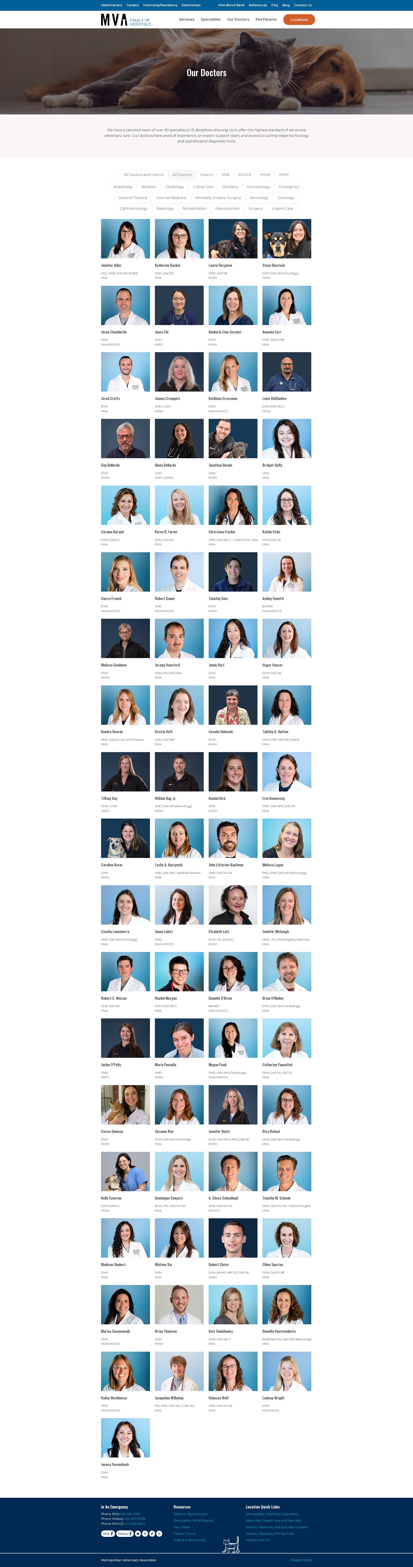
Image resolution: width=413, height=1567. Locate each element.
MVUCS (244, 175)
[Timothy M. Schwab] (286, 1171)
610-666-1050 (130, 1514)
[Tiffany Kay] (125, 771)
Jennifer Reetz (219, 1131)
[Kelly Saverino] (125, 1171)
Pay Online (182, 1527)
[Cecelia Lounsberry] (125, 905)
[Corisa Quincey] (125, 1105)
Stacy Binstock (273, 265)
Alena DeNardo (165, 465)
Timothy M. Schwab (276, 1198)
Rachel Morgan (166, 998)
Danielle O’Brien (220, 998)
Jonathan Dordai (220, 465)
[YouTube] (138, 1534)
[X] (159, 1534)
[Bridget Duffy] (286, 438)
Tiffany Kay (109, 798)
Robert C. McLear (114, 998)
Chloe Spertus (272, 1264)
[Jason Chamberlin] (125, 305)
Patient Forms (184, 1534)
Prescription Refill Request (194, 1520)
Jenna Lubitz (164, 931)
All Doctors (182, 175)
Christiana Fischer (222, 531)
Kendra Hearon (112, 731)
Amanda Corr (272, 332)
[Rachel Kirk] (233, 771)
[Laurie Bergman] (233, 238)
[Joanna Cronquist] (179, 372)
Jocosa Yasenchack (115, 1464)
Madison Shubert (113, 1264)
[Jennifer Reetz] (233, 1105)
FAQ (274, 5)
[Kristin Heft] (179, 705)
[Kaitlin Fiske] (286, 505)
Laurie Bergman (220, 265)
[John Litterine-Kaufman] (233, 838)
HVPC (284, 175)
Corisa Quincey (112, 1131)
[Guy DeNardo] (125, 438)
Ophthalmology (134, 209)
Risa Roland (271, 1131)
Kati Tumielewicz (221, 1331)
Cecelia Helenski (221, 731)
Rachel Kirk (217, 798)
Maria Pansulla (165, 1064)
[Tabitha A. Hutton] (286, 705)
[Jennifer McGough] (286, 905)
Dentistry (230, 187)
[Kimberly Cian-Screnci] (233, 305)
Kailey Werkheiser (114, 1397)
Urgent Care (282, 209)
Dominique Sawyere (169, 1198)
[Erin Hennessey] (286, 771)
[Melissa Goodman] (125, 638)
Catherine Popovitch (277, 1064)
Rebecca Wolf (219, 1397)
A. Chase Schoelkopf (224, 1198)
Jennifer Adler (111, 265)
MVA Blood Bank (231, 5)
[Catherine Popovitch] (286, 1038)
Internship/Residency (160, 5)
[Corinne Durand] (125, 505)
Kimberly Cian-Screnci (225, 332)
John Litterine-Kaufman (226, 864)
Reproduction (227, 209)
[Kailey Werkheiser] (125, 1371)
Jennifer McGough (275, 931)
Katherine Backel (167, 265)
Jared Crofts (110, 398)
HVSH (265, 175)
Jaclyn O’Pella (111, 1064)
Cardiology (174, 187)
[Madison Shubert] (125, 1238)
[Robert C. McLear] (125, 971)
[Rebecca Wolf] (233, 1371)
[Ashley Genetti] (286, 571)
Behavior (149, 187)
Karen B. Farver (166, 531)
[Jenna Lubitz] (179, 905)
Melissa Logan (272, 864)
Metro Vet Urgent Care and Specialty (273, 1520)
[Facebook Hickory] (125, 1533)
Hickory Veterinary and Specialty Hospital (276, 1527)
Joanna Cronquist (167, 398)
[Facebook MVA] (108, 1533)
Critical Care (203, 187)
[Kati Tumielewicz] (233, 1304)
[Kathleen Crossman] (233, 372)
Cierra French (111, 598)
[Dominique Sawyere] (179, 1171)
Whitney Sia (163, 1264)
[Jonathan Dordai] (233, 438)
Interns (206, 175)
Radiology (165, 209)
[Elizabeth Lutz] (233, 905)
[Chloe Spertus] (286, 1238)
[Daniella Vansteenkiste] (286, 1304)
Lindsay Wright (273, 1397)
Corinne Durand (112, 531)
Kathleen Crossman (223, 398)
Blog (286, 5)
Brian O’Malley (273, 998)
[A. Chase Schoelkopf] (233, 1171)
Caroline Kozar (112, 864)
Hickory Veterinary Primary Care (270, 1534)
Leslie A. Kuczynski (168, 864)
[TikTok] (152, 1534)
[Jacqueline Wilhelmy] (179, 1371)
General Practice (133, 198)
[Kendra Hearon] (125, 705)
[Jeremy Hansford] (179, 638)
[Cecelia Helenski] (233, 705)
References (258, 5)
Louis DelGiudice (274, 398)
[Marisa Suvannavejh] (125, 1304)
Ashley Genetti (273, 598)
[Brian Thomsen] (179, 1304)
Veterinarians (111, 5)
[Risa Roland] (286, 1105)
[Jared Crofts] (125, 372)
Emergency (289, 187)
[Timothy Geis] (233, 571)
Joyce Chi (161, 332)
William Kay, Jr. (165, 798)
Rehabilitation (194, 209)
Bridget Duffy (272, 465)
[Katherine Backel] (179, 238)
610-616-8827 (135, 1524)
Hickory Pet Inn (258, 1540)
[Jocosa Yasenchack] (125, 1438)
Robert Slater (219, 1264)
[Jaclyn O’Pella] (125, 1038)
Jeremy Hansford (167, 665)
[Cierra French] (125, 571)
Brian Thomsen (166, 1331)
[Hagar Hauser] (286, 638)
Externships (191, 5)
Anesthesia (123, 187)
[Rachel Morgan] (179, 971)
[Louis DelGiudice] (286, 372)
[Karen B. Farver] (179, 505)
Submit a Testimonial (189, 1540)
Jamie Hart (217, 665)
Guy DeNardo (110, 465)
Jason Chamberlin (114, 332)
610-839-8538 (135, 1519)
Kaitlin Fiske (271, 531)
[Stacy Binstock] (286, 238)
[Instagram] (145, 1534)
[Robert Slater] (233, 1238)
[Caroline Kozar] (125, 838)
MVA (226, 175)
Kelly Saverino (111, 1198)
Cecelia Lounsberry (115, 931)
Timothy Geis (218, 598)
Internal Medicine (171, 198)
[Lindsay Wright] (286, 1371)
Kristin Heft (164, 731)
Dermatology (258, 187)
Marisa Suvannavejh (115, 1331)
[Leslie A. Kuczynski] (179, 838)
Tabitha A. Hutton (275, 731)
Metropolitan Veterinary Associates (272, 1514)
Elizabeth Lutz (219, 931)
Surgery (256, 209)
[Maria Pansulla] (179, 1038)
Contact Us (303, 5)
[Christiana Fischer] (233, 505)
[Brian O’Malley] (286, 971)
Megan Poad (217, 1064)
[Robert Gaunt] (179, 571)
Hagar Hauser (272, 665)
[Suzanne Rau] (179, 1105)
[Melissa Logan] (286, 838)
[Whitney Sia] (179, 1238)
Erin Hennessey (273, 798)
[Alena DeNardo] (179, 438)
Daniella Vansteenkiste (279, 1331)
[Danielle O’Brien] (233, 971)
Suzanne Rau (164, 1131)
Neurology (259, 198)
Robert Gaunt (165, 598)
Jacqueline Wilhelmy (169, 1397)
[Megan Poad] (233, 1038)
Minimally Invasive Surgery (218, 198)
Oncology (285, 198)
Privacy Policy (301, 1560)
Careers (133, 5)
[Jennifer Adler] (125, 238)
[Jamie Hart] (233, 638)
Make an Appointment (191, 1514)
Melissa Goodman (113, 665)
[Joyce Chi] (179, 305)
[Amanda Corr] (286, 305)
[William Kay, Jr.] (179, 771)
